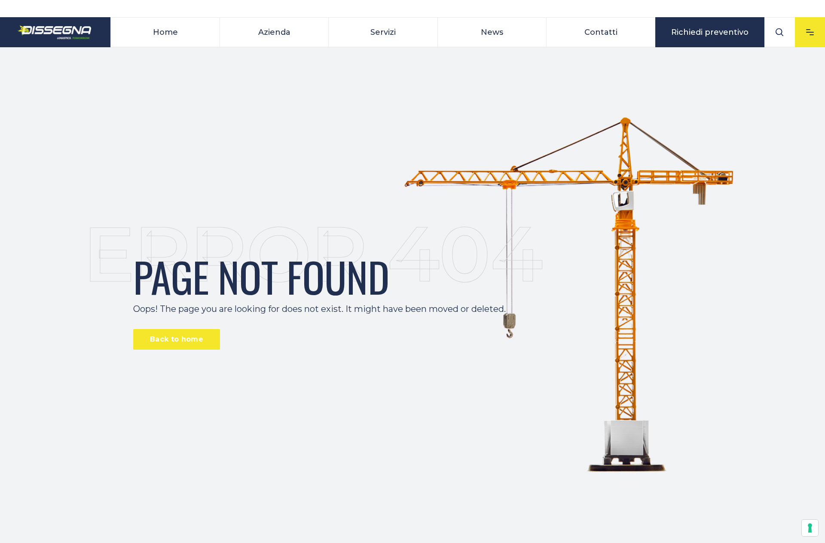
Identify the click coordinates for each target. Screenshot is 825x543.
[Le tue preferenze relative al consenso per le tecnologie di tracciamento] (810, 528)
